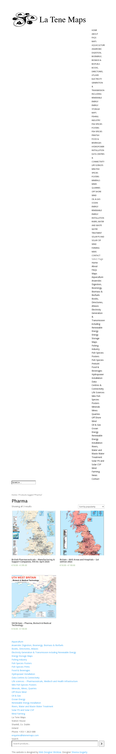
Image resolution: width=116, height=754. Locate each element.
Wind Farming (18, 713)
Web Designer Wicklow (50, 752)
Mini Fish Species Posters (96, 173)
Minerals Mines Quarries (96, 184)
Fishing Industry (19, 659)
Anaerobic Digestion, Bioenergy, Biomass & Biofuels (97, 56)
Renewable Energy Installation (98, 214)
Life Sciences (97, 165)
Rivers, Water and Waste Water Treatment (32, 706)
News (94, 251)
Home (94, 30)
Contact (96, 255)
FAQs (94, 37)
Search (15, 738)
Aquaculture (98, 45)
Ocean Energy (18, 699)
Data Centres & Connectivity (98, 385)
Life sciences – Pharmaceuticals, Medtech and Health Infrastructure (45, 681)
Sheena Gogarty (79, 752)
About (95, 34)
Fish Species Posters (22, 663)
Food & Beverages (21, 670)
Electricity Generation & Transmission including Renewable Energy (98, 90)
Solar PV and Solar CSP (23, 710)
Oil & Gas (96, 199)
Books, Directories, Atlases (97, 71)
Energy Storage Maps (96, 109)
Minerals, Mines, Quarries (24, 688)
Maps (94, 41)
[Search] (101, 744)
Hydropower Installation (23, 674)
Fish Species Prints (21, 666)
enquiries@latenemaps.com (25, 735)
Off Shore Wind (19, 692)
